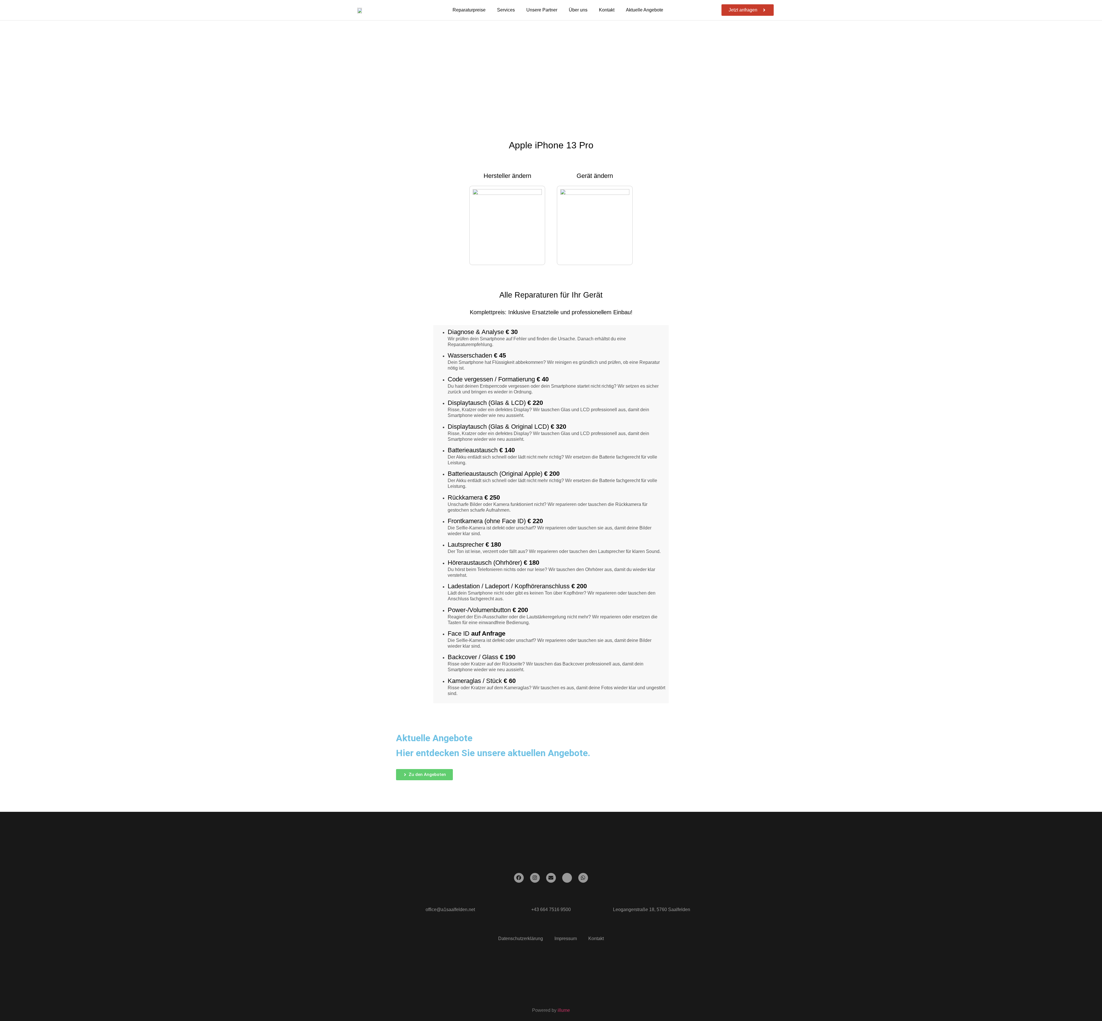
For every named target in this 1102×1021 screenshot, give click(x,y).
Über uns (578, 9)
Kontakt (606, 9)
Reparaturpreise (469, 9)
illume (564, 1010)
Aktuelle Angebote (644, 9)
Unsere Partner (541, 9)
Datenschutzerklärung (520, 938)
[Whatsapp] (583, 878)
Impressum (565, 938)
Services (506, 9)
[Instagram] (535, 878)
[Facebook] (519, 878)
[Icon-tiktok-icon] (567, 878)
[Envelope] (551, 878)
